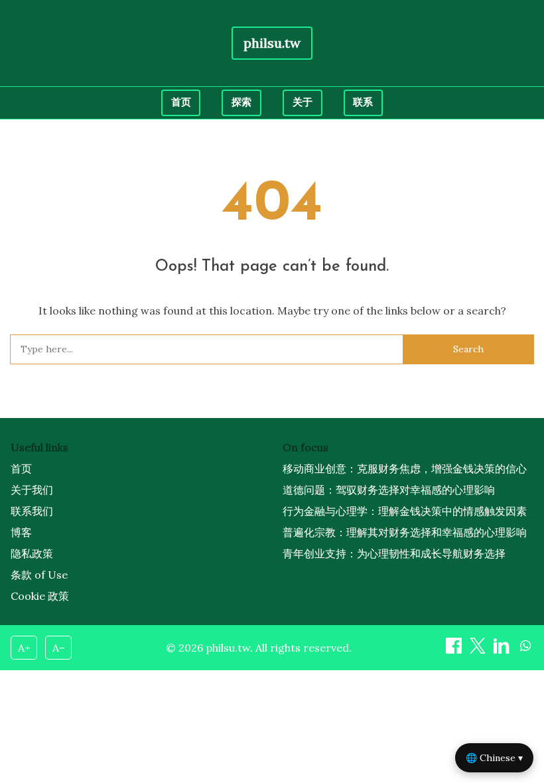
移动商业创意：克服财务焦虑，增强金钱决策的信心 (405, 468)
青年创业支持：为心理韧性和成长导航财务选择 (394, 553)
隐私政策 (32, 553)
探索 (241, 102)
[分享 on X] (479, 649)
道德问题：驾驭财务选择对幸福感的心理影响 (389, 489)
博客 (21, 532)
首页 (181, 102)
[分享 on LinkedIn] (503, 649)
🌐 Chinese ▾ (494, 758)
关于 (302, 102)
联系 (363, 102)
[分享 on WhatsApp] (525, 649)
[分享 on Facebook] (455, 649)
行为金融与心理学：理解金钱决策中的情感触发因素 (405, 511)
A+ (24, 647)
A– (58, 647)
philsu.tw (272, 43)
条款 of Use (39, 574)
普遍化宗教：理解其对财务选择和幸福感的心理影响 (405, 532)
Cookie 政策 (40, 596)
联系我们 (32, 511)
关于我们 (32, 489)
